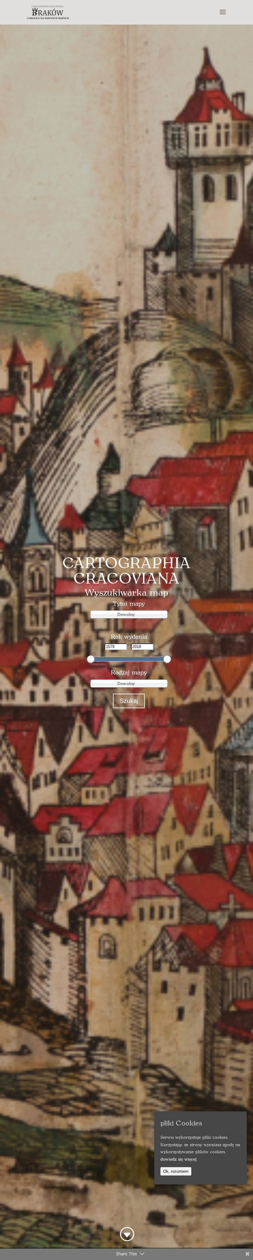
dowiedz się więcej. (178, 1159)
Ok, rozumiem (176, 1171)
